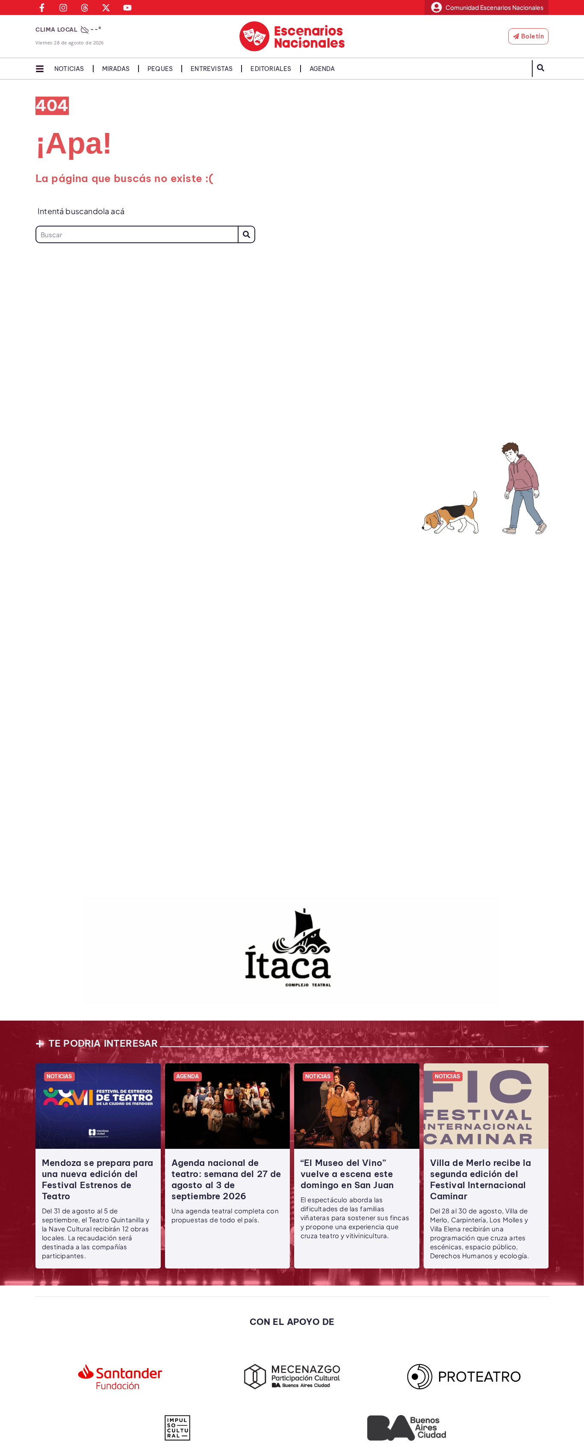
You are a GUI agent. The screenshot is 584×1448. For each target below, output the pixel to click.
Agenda (322, 69)
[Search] (246, 234)
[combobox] (136, 234)
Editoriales (271, 69)
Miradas (116, 69)
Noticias (69, 69)
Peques (160, 69)
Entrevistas (212, 69)
